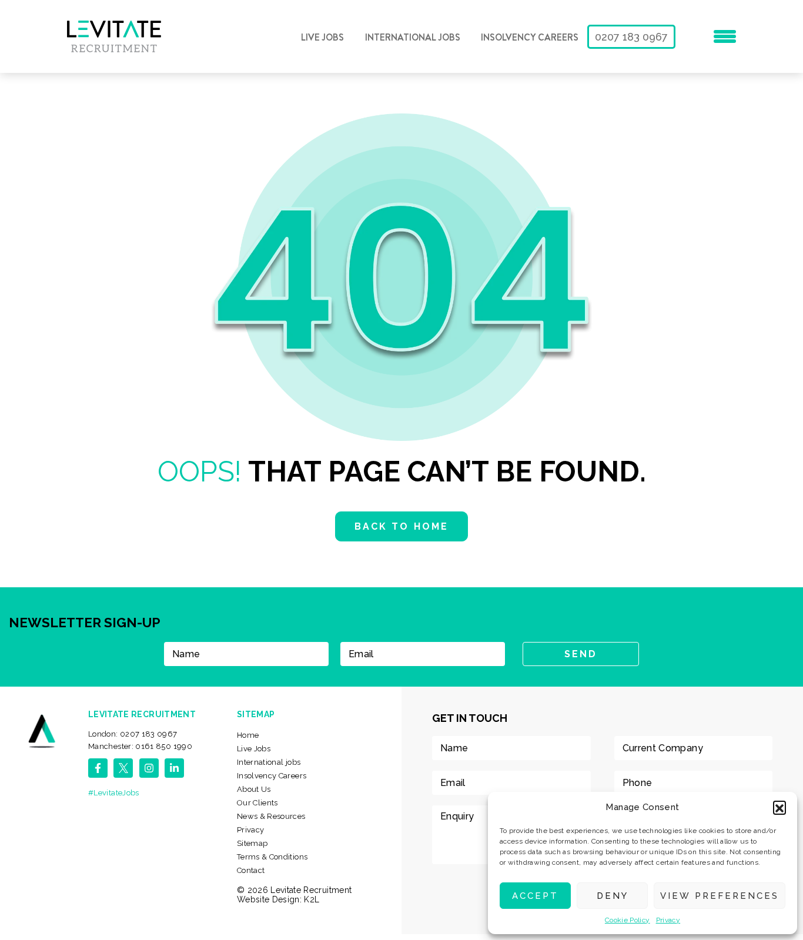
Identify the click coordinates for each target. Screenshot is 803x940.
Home (248, 735)
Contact (251, 870)
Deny (612, 896)
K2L (311, 899)
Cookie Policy (627, 920)
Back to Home (401, 526)
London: (133, 734)
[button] (779, 807)
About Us (254, 789)
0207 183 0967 (631, 37)
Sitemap (252, 843)
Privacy (668, 920)
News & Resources (271, 816)
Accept (535, 896)
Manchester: (140, 746)
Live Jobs (322, 37)
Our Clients (257, 802)
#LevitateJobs (113, 792)
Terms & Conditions (272, 856)
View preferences (719, 896)
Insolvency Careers (529, 37)
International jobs (412, 37)
